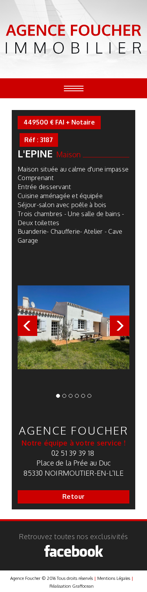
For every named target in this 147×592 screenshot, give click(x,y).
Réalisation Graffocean (71, 586)
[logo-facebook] (73, 551)
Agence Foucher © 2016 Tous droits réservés (51, 578)
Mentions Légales (113, 578)
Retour (73, 496)
